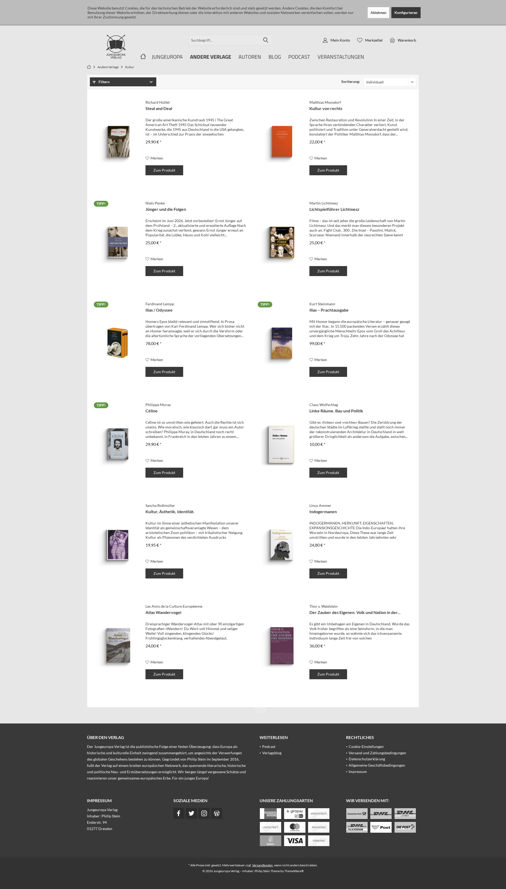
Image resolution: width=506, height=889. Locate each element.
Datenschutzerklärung (367, 759)
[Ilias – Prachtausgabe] (281, 343)
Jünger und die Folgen (165, 209)
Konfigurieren (406, 12)
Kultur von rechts (325, 108)
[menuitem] (403, 40)
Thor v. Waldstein (323, 606)
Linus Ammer (320, 505)
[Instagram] (204, 813)
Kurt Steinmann (322, 304)
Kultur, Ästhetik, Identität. (169, 511)
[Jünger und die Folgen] (117, 242)
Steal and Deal (158, 108)
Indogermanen (323, 511)
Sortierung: (350, 81)
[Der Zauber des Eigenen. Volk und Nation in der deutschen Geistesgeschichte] (281, 645)
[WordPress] (216, 813)
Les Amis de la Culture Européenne (173, 606)
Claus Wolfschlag (323, 404)
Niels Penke (155, 203)
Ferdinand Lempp (159, 304)
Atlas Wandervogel (163, 612)
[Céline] (117, 444)
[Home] (143, 57)
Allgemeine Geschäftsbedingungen (377, 765)
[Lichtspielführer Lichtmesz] (281, 242)
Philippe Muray (158, 404)
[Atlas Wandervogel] (117, 645)
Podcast (268, 746)
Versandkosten (262, 865)
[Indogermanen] (281, 544)
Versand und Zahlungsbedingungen (377, 753)
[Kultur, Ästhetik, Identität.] (117, 544)
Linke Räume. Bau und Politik (336, 410)
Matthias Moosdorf (325, 102)
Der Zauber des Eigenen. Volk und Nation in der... (355, 612)
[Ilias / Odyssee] (117, 343)
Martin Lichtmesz (323, 203)
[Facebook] (178, 813)
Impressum (358, 771)
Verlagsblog (271, 753)
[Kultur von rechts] (281, 141)
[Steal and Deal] (117, 141)
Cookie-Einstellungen (366, 746)
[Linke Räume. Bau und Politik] (281, 444)
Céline (151, 410)
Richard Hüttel (157, 102)
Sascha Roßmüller (160, 505)
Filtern (104, 81)
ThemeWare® (294, 871)
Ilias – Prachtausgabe (329, 309)
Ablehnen (378, 12)
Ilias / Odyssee (159, 309)
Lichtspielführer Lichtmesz (334, 209)
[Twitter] (191, 813)
